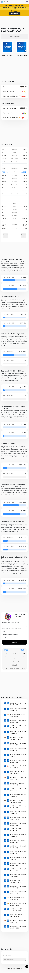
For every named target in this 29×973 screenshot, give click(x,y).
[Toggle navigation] (27, 2)
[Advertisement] (14, 20)
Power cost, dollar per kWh (10, 634)
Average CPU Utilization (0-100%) (11, 628)
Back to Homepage (14, 36)
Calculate (14, 642)
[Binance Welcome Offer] (14, 11)
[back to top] (26, 966)
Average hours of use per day (10, 622)
